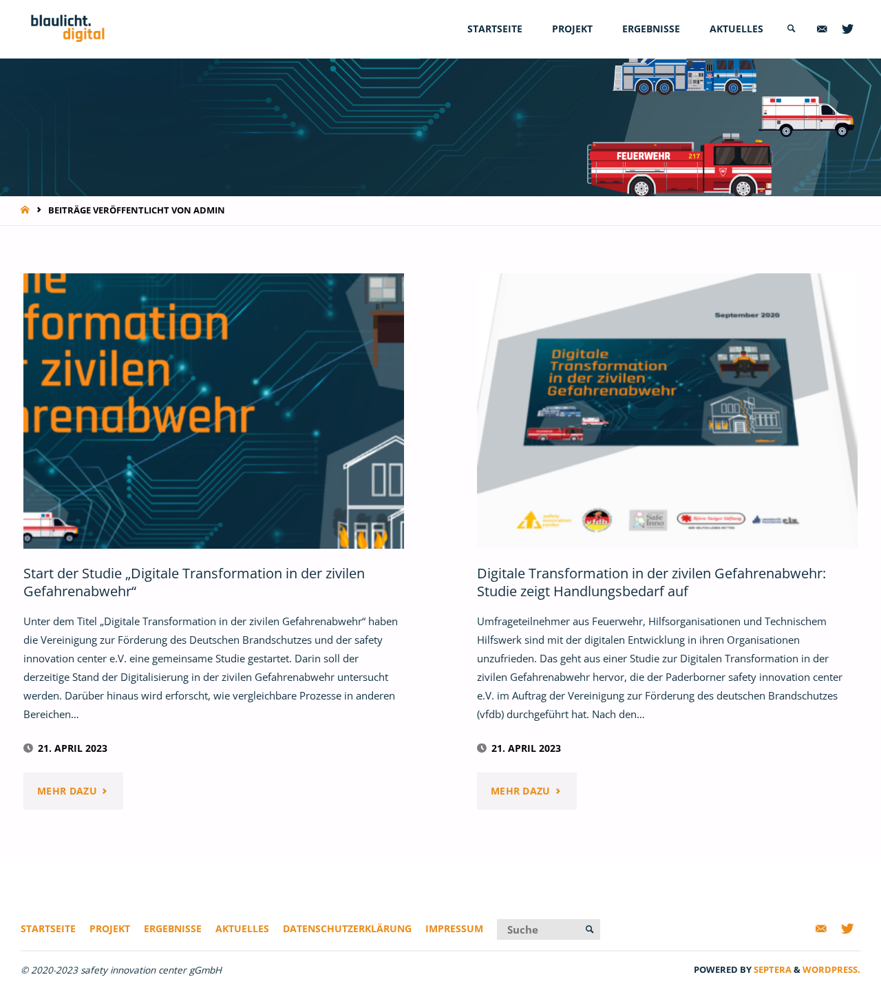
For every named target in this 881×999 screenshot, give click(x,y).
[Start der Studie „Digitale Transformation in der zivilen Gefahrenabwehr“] (213, 411)
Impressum (454, 929)
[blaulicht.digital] (68, 29)
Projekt (109, 929)
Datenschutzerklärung (347, 929)
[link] (791, 29)
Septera (772, 969)
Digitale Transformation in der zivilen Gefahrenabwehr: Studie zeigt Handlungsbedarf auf (651, 582)
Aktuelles (242, 929)
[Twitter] (847, 29)
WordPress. (831, 969)
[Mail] (821, 29)
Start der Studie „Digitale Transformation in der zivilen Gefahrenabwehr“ (194, 582)
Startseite (48, 929)
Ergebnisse (173, 929)
